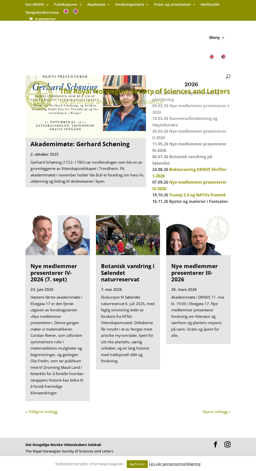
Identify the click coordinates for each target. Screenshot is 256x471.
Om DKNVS (35, 5)
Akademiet (96, 5)
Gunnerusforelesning (190, 118)
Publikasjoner (66, 5)
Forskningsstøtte (129, 5)
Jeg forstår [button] (137, 464)
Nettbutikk (210, 5)
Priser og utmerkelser (172, 5)
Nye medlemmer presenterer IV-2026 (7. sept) (53, 272)
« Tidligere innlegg (42, 411)
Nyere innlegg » (216, 411)
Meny (214, 38)
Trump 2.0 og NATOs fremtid (197, 195)
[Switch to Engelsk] (66, 13)
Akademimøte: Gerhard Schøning (80, 144)
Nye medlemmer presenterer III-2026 (194, 272)
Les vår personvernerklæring (174, 463)
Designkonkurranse (42, 13)
